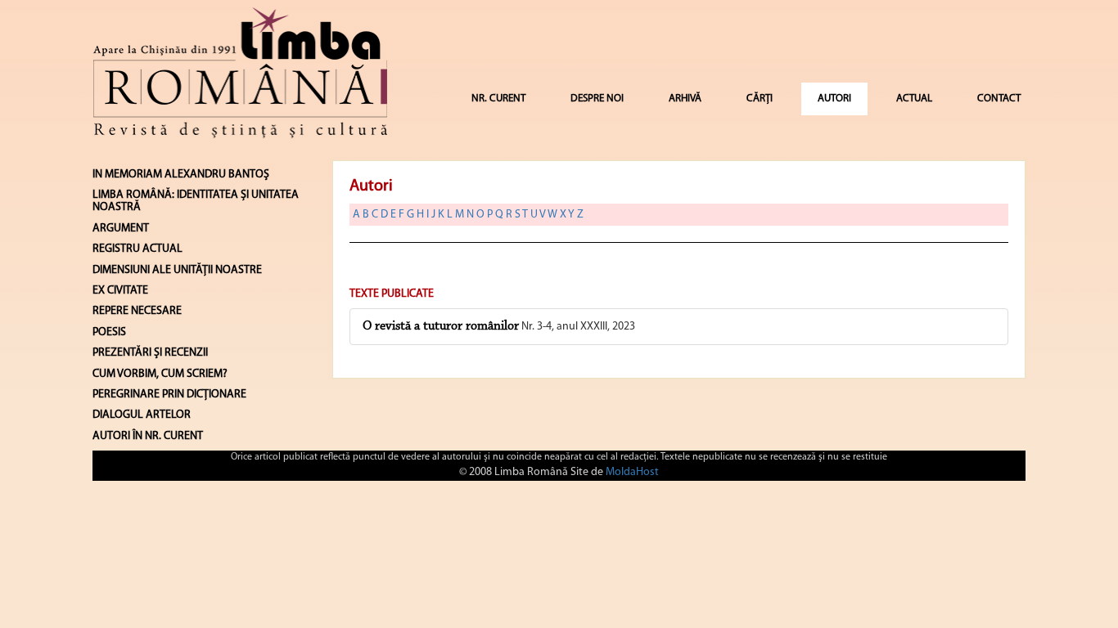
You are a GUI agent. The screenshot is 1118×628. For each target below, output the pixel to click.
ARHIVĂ (685, 98)
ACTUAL (914, 98)
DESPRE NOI (597, 98)
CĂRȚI (759, 98)
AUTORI (834, 98)
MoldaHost (632, 472)
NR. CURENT (498, 98)
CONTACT (999, 98)
